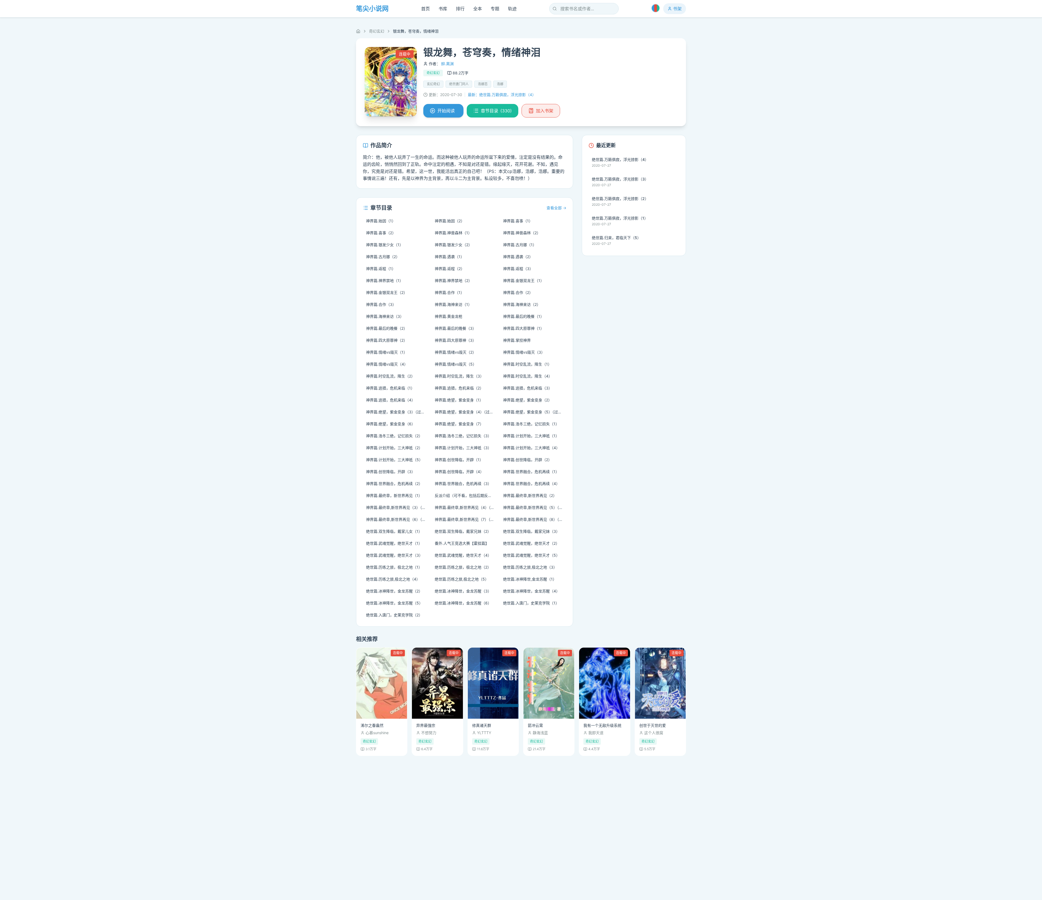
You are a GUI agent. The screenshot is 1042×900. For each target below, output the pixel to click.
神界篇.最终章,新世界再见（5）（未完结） (534, 507)
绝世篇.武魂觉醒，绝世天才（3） (394, 555)
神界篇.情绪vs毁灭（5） (455, 364)
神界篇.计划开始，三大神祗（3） (463, 447)
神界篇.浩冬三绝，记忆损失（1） (531, 424)
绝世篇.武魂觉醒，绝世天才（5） (531, 555)
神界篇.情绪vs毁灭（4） (387, 364)
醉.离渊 (447, 63)
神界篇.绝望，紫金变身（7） (459, 424)
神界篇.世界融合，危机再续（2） (394, 483)
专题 (495, 8)
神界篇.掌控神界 (517, 340)
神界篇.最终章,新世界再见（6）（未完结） (397, 519)
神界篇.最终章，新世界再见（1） (394, 495)
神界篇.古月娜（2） (383, 256)
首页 (425, 8)
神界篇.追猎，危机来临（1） (390, 388)
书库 (443, 8)
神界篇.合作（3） (381, 304)
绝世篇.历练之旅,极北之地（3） (530, 567)
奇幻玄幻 (376, 31)
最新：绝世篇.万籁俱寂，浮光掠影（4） (502, 94)
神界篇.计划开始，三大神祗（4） (531, 447)
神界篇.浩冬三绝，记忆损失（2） (394, 435)
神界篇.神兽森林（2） (522, 232)
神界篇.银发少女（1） (384, 244)
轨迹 (512, 8)
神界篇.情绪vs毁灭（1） (386, 352)
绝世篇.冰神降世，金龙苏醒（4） (531, 591)
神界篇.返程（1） (381, 268)
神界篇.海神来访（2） (522, 304)
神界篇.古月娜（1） (519, 244)
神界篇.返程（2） (450, 268)
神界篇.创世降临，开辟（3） (390, 471)
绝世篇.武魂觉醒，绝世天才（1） (394, 543)
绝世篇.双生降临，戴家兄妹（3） (531, 531)
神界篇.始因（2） (450, 220)
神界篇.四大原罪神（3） (455, 340)
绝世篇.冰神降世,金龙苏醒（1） (530, 579)
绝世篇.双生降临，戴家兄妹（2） (463, 531)
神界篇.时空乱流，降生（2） (390, 376)
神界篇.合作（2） (518, 292)
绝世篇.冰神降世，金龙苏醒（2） (394, 591)
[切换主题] (655, 8)
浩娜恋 (483, 84)
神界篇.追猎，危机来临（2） (459, 388)
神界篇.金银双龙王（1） (523, 280)
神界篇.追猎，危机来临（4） (390, 400)
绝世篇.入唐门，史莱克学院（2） (394, 615)
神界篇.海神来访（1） (453, 304)
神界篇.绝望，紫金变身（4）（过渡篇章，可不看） (466, 412)
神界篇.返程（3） (518, 268)
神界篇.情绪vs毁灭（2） (455, 352)
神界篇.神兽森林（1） (453, 232)
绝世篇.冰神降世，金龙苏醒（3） (463, 591)
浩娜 (500, 84)
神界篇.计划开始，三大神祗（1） (531, 435)
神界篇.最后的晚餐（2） (386, 328)
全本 (477, 8)
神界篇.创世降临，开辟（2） (527, 459)
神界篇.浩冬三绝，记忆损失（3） (463, 435)
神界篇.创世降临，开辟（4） (459, 471)
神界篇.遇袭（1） (449, 256)
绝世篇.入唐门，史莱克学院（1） (531, 603)
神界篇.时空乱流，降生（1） (527, 364)
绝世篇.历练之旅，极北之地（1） (394, 567)
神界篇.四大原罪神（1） (523, 328)
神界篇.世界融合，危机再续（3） (463, 483)
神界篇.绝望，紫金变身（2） (527, 400)
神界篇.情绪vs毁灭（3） (524, 352)
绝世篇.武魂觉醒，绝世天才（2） (531, 543)
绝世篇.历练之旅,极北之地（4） (393, 579)
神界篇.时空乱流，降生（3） (459, 376)
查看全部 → (556, 207)
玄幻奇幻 (433, 84)
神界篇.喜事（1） (518, 220)
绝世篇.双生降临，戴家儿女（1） (394, 531)
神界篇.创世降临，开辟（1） (459, 459)
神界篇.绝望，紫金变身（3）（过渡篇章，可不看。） (397, 412)
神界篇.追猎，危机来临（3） (527, 388)
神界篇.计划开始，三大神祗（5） (394, 459)
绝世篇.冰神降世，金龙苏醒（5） (394, 603)
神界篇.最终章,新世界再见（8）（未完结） (534, 519)
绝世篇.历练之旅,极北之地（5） (462, 579)
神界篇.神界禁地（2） (453, 280)
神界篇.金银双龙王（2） (386, 292)
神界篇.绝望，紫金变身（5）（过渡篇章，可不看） (534, 412)
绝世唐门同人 (459, 84)
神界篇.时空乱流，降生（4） (527, 376)
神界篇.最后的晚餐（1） (523, 316)
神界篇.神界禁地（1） (384, 280)
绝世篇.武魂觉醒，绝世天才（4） (463, 555)
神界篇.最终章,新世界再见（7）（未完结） (466, 519)
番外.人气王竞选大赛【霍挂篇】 (462, 543)
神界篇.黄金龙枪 (448, 316)
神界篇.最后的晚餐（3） (455, 328)
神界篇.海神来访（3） (385, 316)
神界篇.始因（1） (381, 220)
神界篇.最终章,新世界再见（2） (530, 495)
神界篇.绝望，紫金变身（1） (459, 400)
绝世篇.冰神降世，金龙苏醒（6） (463, 603)
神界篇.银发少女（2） (453, 244)
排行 (460, 8)
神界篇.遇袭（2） (518, 256)
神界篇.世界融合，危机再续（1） (531, 471)
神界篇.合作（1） (449, 292)
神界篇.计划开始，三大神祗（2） (394, 447)
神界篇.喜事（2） (381, 232)
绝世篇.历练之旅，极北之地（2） (463, 567)
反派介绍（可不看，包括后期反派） (465, 495)
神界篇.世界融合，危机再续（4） (531, 483)
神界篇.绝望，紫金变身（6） (390, 424)
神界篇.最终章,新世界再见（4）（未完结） (466, 507)
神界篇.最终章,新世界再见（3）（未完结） (397, 507)
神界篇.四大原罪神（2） (386, 340)
